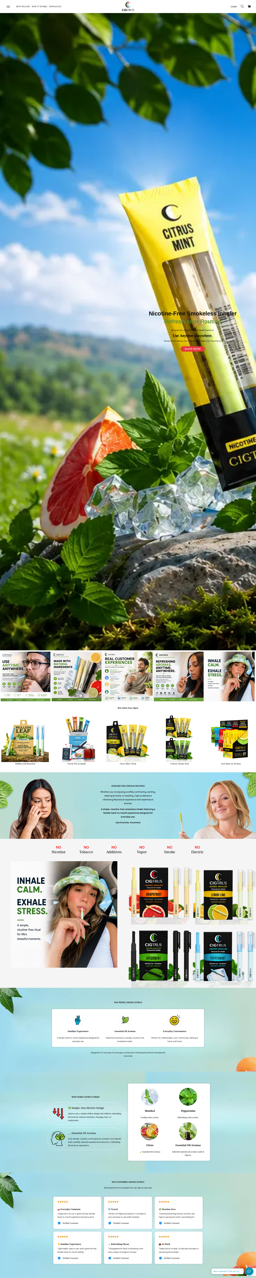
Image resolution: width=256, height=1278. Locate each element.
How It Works (39, 6)
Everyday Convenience (174, 1031)
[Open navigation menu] (8, 6)
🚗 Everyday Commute (69, 1209)
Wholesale (55, 6)
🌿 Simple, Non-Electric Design (86, 1107)
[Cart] (249, 6)
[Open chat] (249, 1271)
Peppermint (188, 1110)
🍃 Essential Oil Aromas (82, 1133)
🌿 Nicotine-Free (167, 1209)
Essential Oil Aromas (125, 1031)
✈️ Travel (113, 1209)
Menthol (150, 1110)
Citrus (149, 1145)
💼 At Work (164, 1244)
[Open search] (242, 6)
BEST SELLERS (23, 6)
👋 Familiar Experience (69, 1244)
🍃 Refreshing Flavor (118, 1244)
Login (234, 6)
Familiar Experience (78, 1031)
